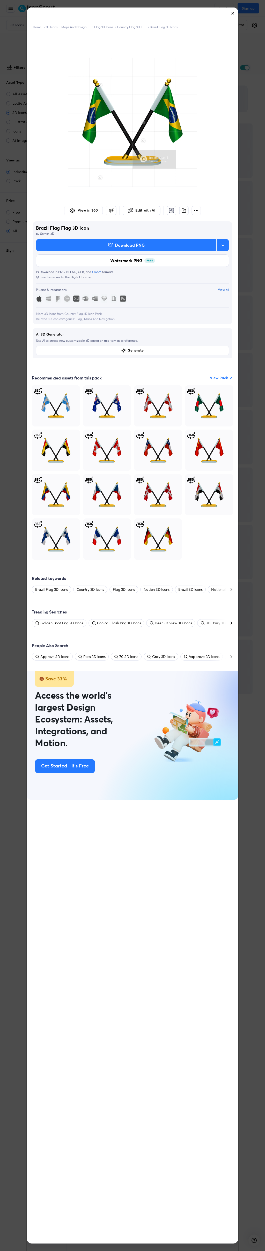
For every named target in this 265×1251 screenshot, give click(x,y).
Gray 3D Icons (163, 656)
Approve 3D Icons (54, 656)
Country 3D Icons (90, 589)
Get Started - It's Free (65, 766)
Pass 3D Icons (94, 656)
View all (223, 290)
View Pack (219, 378)
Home (37, 27)
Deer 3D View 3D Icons (173, 623)
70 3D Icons (128, 656)
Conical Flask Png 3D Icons (119, 623)
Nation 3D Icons (157, 589)
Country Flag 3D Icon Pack (131, 27)
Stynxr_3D (47, 234)
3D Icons (51, 27)
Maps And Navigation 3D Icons (75, 27)
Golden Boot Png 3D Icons (61, 623)
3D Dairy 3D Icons (220, 623)
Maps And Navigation (99, 319)
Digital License (81, 277)
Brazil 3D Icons (190, 589)
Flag (79, 319)
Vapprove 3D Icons (204, 656)
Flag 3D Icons (103, 27)
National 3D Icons (225, 589)
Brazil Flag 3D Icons (164, 27)
